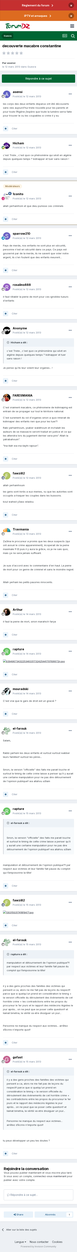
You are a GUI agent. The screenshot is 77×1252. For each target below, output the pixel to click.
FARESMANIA (23, 395)
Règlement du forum (35, 5)
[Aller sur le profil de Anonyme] (6, 330)
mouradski (20, 689)
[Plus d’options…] (70, 94)
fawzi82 (19, 473)
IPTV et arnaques (35, 15)
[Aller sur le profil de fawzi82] (6, 475)
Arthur (18, 609)
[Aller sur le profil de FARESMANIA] (6, 397)
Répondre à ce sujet (38, 78)
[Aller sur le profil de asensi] (6, 94)
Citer (14, 128)
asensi (11, 62)
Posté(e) (27, 96)
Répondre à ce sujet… (24, 1194)
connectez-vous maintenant (49, 1176)
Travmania (21, 529)
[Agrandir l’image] (34, 661)
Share (19, 1214)
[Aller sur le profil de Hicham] (6, 145)
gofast (18, 1057)
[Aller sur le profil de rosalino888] (6, 287)
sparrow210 (21, 233)
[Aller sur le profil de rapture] (6, 651)
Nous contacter (39, 1241)
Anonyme (20, 328)
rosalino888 (22, 285)
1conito (18, 194)
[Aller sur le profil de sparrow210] (6, 236)
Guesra (31, 66)
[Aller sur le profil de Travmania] (6, 531)
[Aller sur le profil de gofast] (6, 1059)
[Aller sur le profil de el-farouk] (6, 730)
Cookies (57, 1241)
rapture (18, 649)
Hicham (18, 143)
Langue (20, 1241)
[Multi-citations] (5, 128)
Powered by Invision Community (38, 1246)
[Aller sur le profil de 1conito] (6, 196)
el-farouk (20, 728)
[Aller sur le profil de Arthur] (6, 612)
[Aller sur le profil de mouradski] (6, 691)
